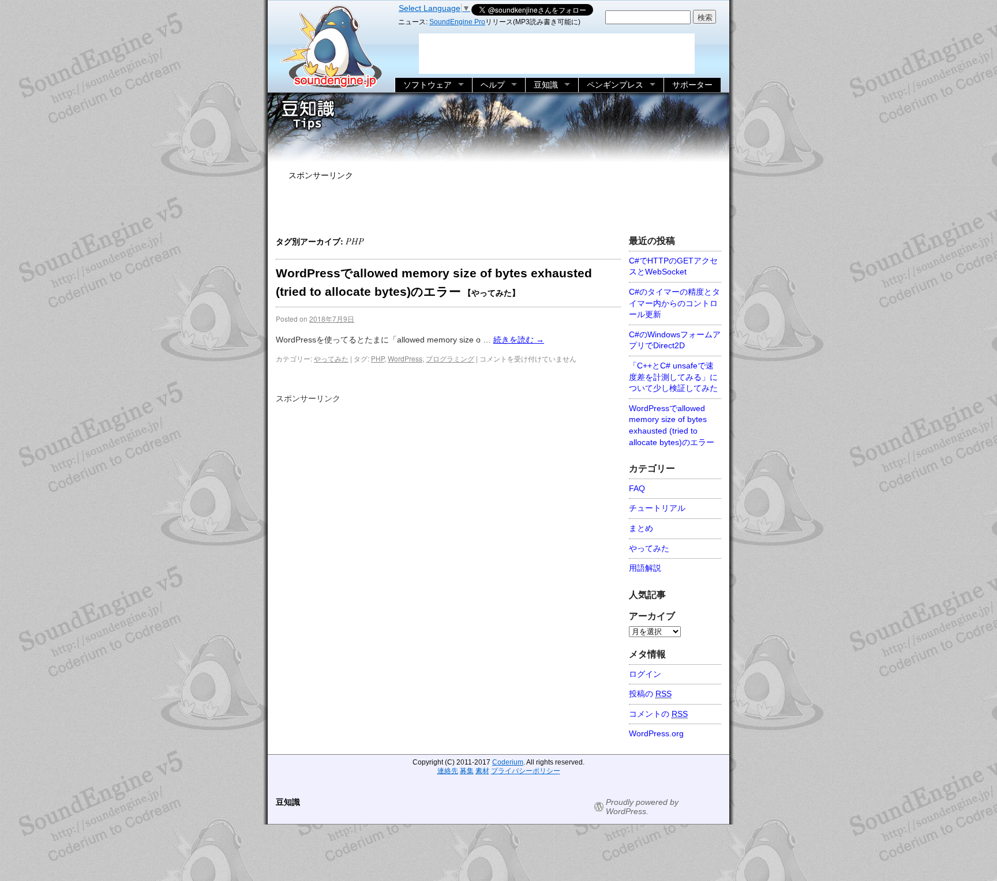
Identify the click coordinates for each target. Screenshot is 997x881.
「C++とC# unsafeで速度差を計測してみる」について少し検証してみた (673, 377)
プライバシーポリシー (525, 771)
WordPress (405, 358)
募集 (467, 771)
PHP (377, 358)
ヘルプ (493, 84)
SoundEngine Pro (457, 22)
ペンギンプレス (615, 84)
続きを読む (518, 339)
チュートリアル (657, 508)
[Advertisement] (498, 205)
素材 (482, 771)
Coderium (507, 762)
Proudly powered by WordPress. (642, 806)
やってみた (331, 358)
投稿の (650, 693)
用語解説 (645, 568)
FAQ (637, 488)
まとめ (641, 528)
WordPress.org (656, 733)
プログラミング (450, 358)
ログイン (645, 674)
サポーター (692, 84)
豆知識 (546, 84)
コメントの (658, 713)
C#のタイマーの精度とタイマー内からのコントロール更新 (674, 303)
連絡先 (447, 771)
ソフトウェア (427, 84)
